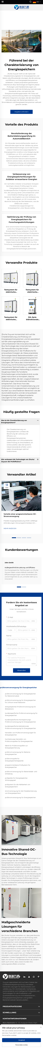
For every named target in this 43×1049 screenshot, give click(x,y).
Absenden (21, 670)
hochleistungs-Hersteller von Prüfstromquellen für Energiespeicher (19, 740)
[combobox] (11, 630)
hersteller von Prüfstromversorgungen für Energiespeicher (20, 734)
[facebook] (20, 977)
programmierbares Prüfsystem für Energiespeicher (17, 766)
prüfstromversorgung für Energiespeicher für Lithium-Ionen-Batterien (20, 701)
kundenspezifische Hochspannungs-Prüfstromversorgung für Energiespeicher (20, 721)
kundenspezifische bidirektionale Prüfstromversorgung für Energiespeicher (20, 727)
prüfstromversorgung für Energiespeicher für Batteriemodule (20, 695)
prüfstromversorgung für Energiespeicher (20, 797)
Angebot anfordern (21, 112)
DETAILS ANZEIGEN (11, 278)
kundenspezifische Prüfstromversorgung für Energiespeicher (21, 714)
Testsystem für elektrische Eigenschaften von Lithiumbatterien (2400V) (11, 291)
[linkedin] (24, 977)
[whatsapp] (34, 977)
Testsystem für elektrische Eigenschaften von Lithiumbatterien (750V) (32, 291)
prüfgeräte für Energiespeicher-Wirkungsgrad (16, 779)
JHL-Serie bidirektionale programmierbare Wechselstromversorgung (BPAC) (32, 318)
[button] (14, 537)
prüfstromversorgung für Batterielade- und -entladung (21, 773)
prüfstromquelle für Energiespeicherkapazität (14, 760)
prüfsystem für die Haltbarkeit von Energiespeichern (17, 786)
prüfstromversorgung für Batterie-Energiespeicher (17, 753)
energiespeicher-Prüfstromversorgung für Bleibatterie (20, 708)
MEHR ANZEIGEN (10, 528)
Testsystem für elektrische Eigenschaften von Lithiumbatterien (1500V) (11, 318)
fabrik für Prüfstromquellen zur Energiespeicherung (16, 747)
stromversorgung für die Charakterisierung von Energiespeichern (21, 792)
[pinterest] (38, 977)
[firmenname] (21, 7)
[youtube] (29, 977)
